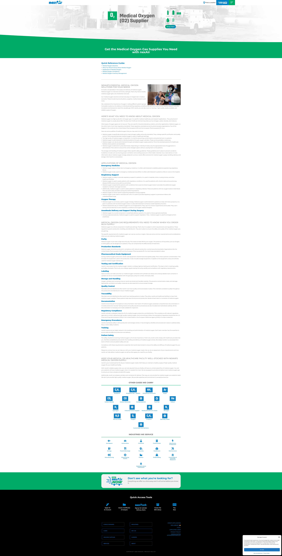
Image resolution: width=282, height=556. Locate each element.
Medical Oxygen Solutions (110, 65)
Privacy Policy (266, 553)
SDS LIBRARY (175, 525)
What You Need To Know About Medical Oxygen (117, 67)
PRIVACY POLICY (176, 532)
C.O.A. (179, 527)
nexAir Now (222, 2)
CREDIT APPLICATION (174, 523)
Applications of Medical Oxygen (112, 69)
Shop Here (170, 27)
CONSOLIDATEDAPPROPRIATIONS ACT (174, 534)
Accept (262, 549)
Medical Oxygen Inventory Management (115, 73)
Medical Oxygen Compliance (111, 71)
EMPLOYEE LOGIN (175, 529)
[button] (279, 537)
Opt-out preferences (258, 553)
